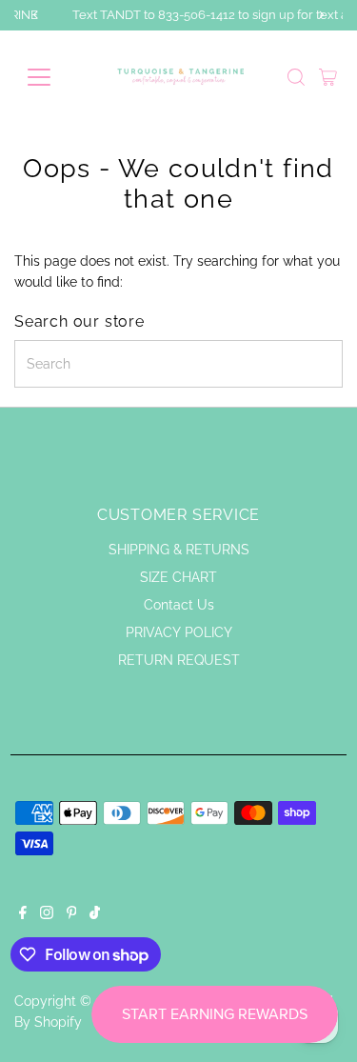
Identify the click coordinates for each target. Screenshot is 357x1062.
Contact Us (179, 604)
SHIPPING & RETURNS (179, 549)
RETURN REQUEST (179, 660)
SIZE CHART (178, 577)
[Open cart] (328, 77)
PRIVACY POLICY (179, 632)
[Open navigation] (54, 77)
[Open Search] (296, 77)
